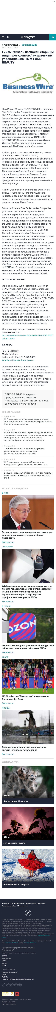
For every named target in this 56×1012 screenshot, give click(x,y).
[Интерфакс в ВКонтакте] (12, 985)
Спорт (5, 657)
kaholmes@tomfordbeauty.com (18, 360)
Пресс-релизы (10, 45)
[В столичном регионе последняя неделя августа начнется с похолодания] (28, 744)
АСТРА (4, 966)
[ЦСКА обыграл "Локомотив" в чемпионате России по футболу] (28, 693)
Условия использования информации (16, 999)
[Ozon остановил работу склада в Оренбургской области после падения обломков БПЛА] (28, 642)
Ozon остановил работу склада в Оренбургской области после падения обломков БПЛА (28, 647)
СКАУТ (4, 961)
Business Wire (29, 45)
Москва (6, 708)
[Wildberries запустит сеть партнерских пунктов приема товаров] (28, 582)
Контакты (5, 904)
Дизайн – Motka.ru (9, 1004)
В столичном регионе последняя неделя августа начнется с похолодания (24, 748)
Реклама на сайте (9, 906)
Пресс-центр (31, 904)
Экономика (7, 547)
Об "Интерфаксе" (18, 904)
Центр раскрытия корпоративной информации (18, 979)
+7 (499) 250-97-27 (29, 943)
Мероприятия (22, 906)
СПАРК (4, 956)
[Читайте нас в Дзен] (4, 985)
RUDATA (5, 977)
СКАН (4, 974)
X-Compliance (6, 958)
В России (6, 606)
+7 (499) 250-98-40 (11, 943)
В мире (5, 493)
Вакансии (41, 904)
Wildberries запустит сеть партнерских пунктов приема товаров (27, 592)
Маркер (4, 963)
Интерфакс (28, 37)
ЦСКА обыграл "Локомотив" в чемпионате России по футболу (25, 698)
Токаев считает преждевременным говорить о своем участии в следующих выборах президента (27, 535)
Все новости (7, 542)
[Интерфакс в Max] (20, 985)
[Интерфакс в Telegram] (8, 985)
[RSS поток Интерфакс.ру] (16, 985)
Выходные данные (9, 1002)
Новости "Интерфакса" (10, 972)
